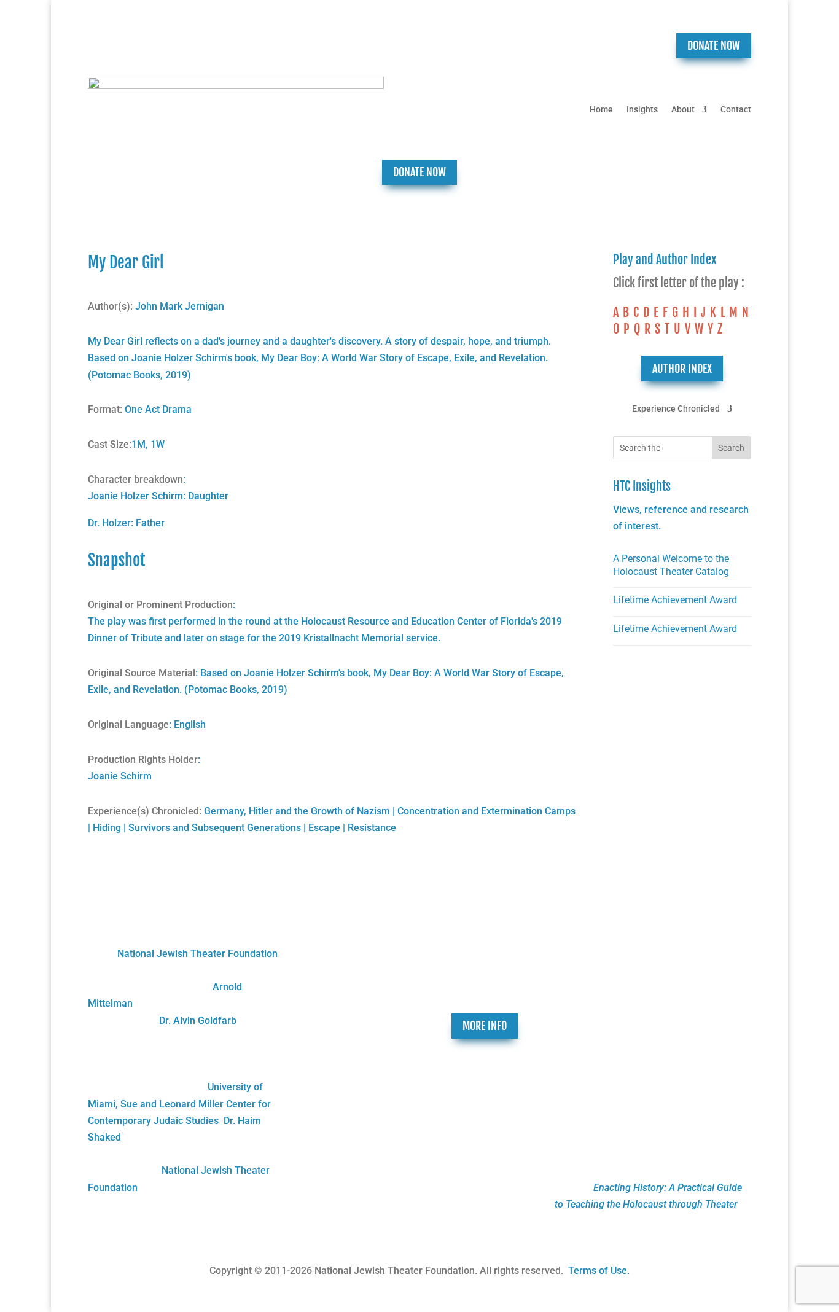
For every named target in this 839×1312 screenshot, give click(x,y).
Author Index (682, 368)
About (683, 109)
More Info (484, 1026)
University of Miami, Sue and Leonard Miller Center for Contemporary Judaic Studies (179, 1103)
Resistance (372, 828)
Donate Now (713, 45)
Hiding (107, 828)
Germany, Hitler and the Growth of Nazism (297, 811)
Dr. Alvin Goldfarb (197, 1020)
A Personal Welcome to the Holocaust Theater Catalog (671, 565)
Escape (324, 828)
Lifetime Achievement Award (675, 600)
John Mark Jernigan (179, 306)
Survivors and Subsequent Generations (214, 828)
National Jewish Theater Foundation (197, 953)
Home (601, 109)
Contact (735, 109)
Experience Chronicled (676, 408)
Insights (642, 109)
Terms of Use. (599, 1270)
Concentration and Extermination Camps (486, 811)
